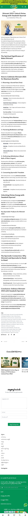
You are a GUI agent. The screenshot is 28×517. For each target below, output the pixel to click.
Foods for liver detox (17, 319)
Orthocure (3, 326)
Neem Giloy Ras (20, 324)
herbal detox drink (5, 322)
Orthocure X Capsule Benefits (7, 327)
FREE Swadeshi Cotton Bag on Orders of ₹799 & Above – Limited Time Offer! (10, 372)
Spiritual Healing (4, 329)
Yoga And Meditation (5, 332)
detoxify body (18, 317)
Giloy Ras (24, 319)
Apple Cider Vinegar (5, 314)
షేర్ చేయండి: (4, 334)
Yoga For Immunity (14, 332)
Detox (12, 316)
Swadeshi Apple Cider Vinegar (15, 329)
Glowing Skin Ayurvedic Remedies (8, 321)
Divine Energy (4, 319)
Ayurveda (12, 314)
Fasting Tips (9, 319)
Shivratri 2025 (17, 327)
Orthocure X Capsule (10, 326)
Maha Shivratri (20, 322)
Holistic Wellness (12, 322)
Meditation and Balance (11, 324)
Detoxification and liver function (8, 317)
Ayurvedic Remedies (18, 314)
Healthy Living (19, 321)
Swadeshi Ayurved (5, 330)
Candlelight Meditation (6, 316)
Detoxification (17, 316)
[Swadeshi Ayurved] (14, 7)
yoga (10, 330)
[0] (14, 515)
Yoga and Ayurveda (16, 330)
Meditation (3, 324)
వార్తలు (14, 11)
